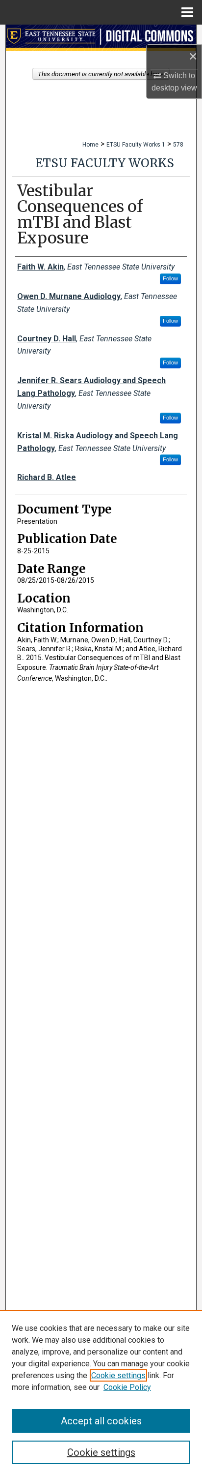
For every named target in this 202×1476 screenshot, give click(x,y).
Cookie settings (118, 1375)
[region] (101, 1393)
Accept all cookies (101, 1421)
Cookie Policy (127, 1387)
